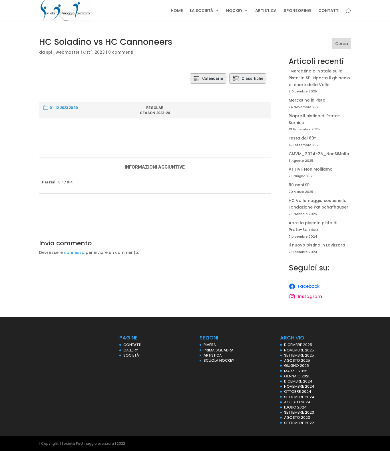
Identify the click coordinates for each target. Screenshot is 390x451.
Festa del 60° (302, 138)
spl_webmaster (63, 52)
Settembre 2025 (299, 355)
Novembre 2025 (299, 350)
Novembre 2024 (299, 386)
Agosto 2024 (297, 402)
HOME (177, 11)
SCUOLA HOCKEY (219, 360)
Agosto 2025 (297, 360)
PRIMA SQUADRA (219, 350)
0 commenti (120, 52)
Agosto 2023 (297, 417)
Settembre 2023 (299, 412)
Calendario (212, 78)
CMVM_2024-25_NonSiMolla (319, 154)
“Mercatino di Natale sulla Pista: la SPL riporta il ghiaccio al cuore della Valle (319, 78)
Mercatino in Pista (307, 100)
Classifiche (252, 78)
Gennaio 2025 (297, 376)
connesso (74, 252)
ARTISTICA (266, 11)
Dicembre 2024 (298, 381)
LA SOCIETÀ (201, 11)
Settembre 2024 (299, 397)
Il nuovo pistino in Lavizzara (317, 245)
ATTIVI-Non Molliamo (311, 169)
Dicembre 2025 (298, 344)
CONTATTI (328, 11)
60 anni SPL (300, 185)
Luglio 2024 (295, 407)
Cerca (341, 43)
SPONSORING (297, 11)
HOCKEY (234, 11)
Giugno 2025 (296, 365)
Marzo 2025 (295, 371)
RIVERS (210, 344)
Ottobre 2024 (297, 391)
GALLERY (130, 350)
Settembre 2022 (299, 423)
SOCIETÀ (131, 355)
